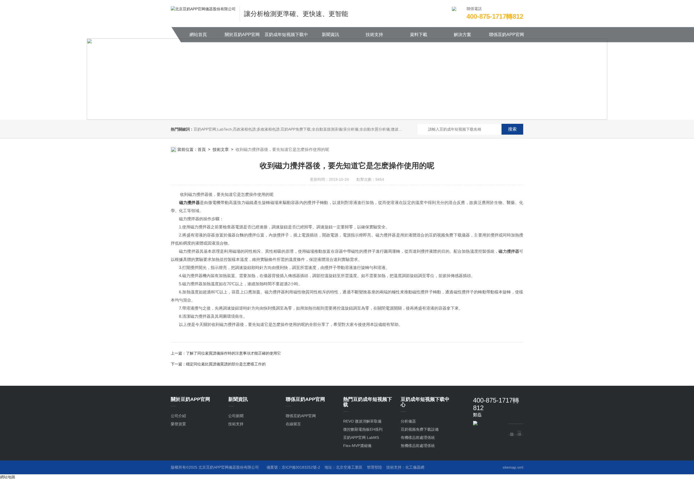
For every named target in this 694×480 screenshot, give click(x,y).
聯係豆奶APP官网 (506, 34)
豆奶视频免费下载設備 (420, 429)
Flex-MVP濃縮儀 (357, 445)
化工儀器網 (414, 467)
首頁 (202, 149)
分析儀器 (408, 421)
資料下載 (418, 34)
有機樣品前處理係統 (418, 437)
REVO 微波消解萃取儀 (362, 421)
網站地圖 (7, 477)
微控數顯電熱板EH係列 (363, 429)
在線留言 (293, 424)
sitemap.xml (513, 467)
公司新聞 (235, 416)
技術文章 (221, 149)
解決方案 (462, 34)
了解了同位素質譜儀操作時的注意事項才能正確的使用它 (233, 353)
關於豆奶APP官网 (242, 34)
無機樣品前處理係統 (418, 445)
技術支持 (374, 34)
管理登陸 (374, 467)
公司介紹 (178, 416)
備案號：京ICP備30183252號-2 (293, 467)
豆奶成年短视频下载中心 (286, 37)
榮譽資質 (178, 424)
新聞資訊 (330, 34)
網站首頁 (198, 34)
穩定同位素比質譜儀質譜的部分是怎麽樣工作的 (226, 364)
